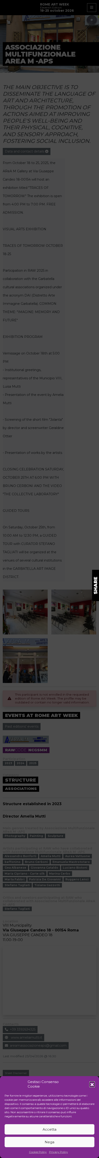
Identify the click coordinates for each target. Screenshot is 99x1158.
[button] (92, 1084)
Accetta (49, 1129)
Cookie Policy (38, 1152)
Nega (49, 1142)
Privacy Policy (58, 1152)
